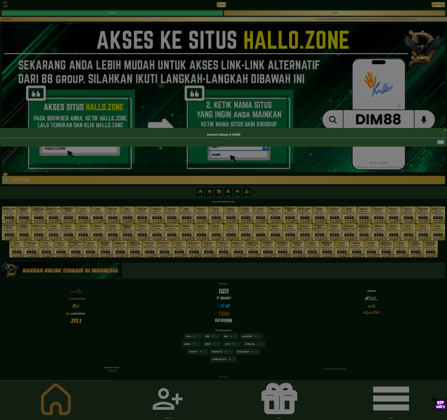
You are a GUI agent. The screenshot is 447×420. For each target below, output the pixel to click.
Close (441, 142)
